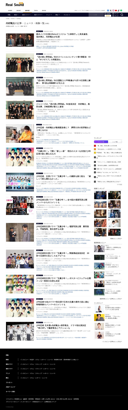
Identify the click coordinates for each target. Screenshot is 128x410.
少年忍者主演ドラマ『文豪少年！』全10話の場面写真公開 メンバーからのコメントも (62, 201)
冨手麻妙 (70, 163)
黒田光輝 (85, 70)
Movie (27, 10)
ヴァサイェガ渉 (81, 166)
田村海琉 (56, 168)
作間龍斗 (45, 70)
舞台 (57, 15)
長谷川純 (49, 165)
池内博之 (55, 46)
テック (116, 14)
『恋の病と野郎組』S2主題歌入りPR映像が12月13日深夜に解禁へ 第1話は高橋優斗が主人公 (63, 81)
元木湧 (72, 165)
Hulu (45, 46)
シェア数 (115, 142)
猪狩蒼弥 (39, 70)
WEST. (58, 72)
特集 (9, 15)
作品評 (32, 359)
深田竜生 (88, 165)
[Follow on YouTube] (116, 10)
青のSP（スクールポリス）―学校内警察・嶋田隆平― (73, 337)
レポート (43, 359)
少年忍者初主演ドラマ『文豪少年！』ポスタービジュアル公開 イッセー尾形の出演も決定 (64, 279)
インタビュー (24, 359)
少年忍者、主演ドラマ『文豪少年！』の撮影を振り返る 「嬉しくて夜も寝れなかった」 (63, 177)
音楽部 (108, 14)
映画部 (108, 16)
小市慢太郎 (51, 163)
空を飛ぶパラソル (79, 143)
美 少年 (80, 69)
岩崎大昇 (63, 69)
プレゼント (67, 15)
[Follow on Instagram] (113, 10)
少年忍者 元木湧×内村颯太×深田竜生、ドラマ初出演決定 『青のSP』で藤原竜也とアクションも (62, 326)
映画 (15, 15)
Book (44, 10)
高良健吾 (49, 46)
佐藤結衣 (39, 163)
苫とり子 (63, 188)
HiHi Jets (52, 69)
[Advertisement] (76, 4)
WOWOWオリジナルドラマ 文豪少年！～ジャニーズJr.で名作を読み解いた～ (56, 141)
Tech (36, 10)
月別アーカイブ (10, 387)
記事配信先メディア (50, 402)
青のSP (39, 339)
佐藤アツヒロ (73, 168)
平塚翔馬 (80, 168)
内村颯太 (67, 46)
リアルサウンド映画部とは (14, 399)
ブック (116, 16)
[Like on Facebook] (108, 10)
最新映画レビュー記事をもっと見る (110, 299)
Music (19, 10)
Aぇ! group (61, 46)
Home (10, 10)
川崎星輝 (53, 72)
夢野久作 (72, 143)
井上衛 (84, 191)
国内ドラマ (25, 15)
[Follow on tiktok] (118, 10)
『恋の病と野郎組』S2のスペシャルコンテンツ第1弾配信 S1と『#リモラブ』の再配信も (63, 58)
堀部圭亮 (75, 163)
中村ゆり (44, 163)
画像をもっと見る (115, 238)
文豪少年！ (66, 143)
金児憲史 (67, 168)
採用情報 (76, 399)
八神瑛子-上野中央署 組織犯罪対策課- (46, 48)
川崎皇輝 (74, 70)
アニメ (48, 15)
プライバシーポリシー (12, 402)
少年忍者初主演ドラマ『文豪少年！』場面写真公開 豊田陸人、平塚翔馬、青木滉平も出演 (62, 227)
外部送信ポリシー (38, 402)
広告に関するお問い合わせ (64, 399)
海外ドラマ (37, 15)
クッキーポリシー (26, 402)
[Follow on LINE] (121, 10)
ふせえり (87, 163)
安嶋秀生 (45, 168)
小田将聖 (77, 165)
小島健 (71, 46)
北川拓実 (88, 166)
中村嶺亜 (50, 70)
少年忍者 (61, 70)
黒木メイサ (40, 46)
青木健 (44, 165)
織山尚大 (58, 69)
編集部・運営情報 (28, 399)
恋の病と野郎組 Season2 (43, 72)
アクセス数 (101, 142)
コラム (37, 359)
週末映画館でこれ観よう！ (71, 359)
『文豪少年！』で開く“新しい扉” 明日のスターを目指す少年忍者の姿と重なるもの (63, 152)
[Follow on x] (111, 10)
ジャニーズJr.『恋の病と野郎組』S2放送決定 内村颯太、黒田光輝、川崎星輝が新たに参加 (63, 105)
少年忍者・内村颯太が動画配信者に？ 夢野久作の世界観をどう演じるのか (63, 128)
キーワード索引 (10, 391)
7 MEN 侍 (74, 69)
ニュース (39, 124)
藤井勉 (46, 139)
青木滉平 (86, 168)
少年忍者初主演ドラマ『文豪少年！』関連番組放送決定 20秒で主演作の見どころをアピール (62, 254)
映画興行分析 (58, 359)
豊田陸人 (61, 168)
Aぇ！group (68, 70)
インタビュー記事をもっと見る (111, 341)
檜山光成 (50, 168)
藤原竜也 (47, 337)
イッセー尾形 (63, 163)
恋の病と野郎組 (87, 69)
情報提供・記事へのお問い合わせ (45, 399)
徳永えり (81, 163)
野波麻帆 (57, 163)
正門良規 (56, 70)
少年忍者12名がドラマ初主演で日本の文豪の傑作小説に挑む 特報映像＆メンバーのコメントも (63, 303)
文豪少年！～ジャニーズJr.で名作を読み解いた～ (49, 143)
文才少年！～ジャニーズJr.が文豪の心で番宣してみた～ (51, 270)
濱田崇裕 (47, 69)
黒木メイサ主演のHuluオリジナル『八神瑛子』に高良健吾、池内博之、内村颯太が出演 (62, 35)
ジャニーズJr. (40, 69)
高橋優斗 (69, 69)
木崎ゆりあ (66, 165)
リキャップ (38, 364)
